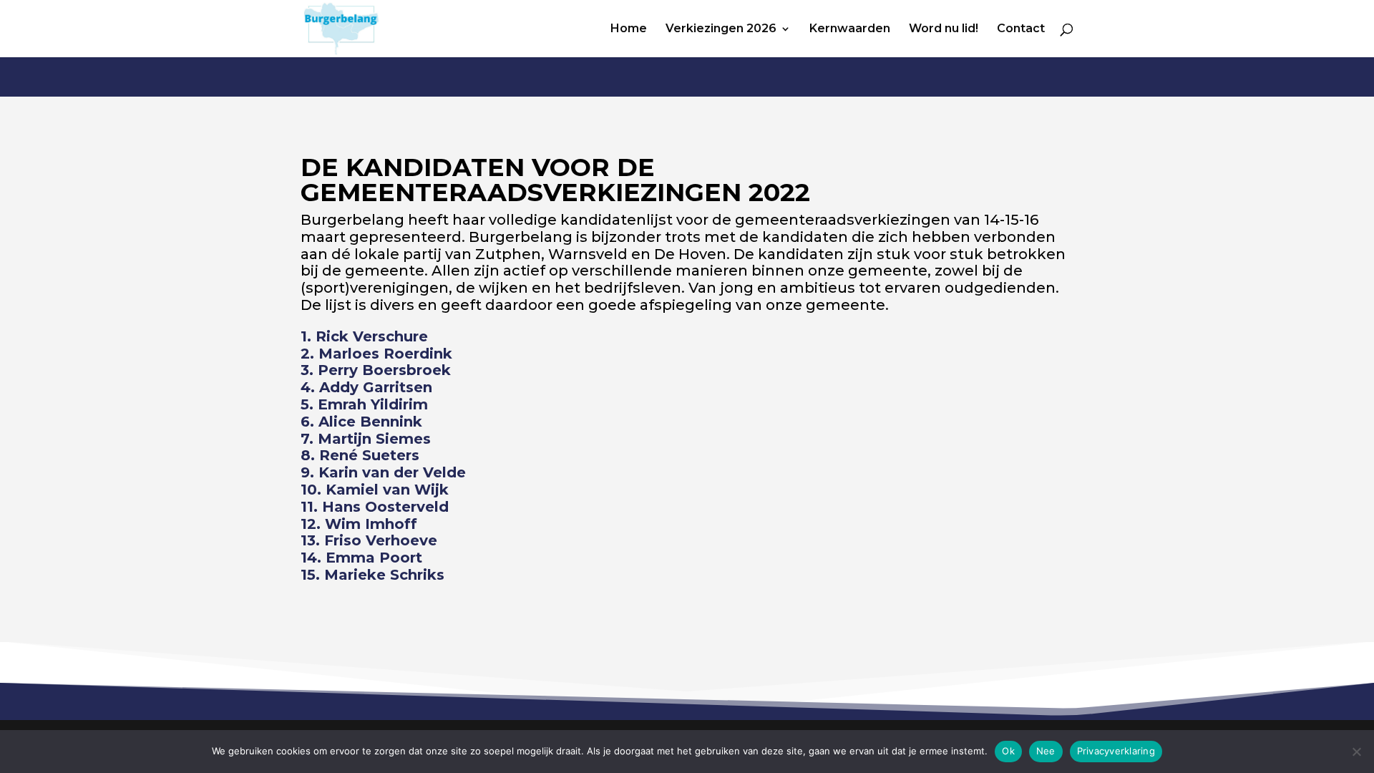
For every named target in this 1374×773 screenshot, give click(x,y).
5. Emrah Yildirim (364, 404)
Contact (1021, 29)
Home (628, 29)
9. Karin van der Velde (383, 472)
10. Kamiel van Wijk (375, 489)
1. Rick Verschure (364, 336)
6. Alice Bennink (361, 421)
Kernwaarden (849, 29)
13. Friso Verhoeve (369, 540)
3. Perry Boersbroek (376, 370)
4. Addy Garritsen (366, 387)
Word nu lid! (943, 29)
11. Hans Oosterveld (375, 506)
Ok (1008, 751)
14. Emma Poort (361, 557)
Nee (1046, 751)
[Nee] (1356, 751)
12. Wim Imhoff (359, 524)
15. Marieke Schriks (372, 574)
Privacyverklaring (1116, 751)
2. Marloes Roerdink (376, 353)
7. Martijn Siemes (366, 438)
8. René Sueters (360, 455)
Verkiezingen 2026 (721, 29)
